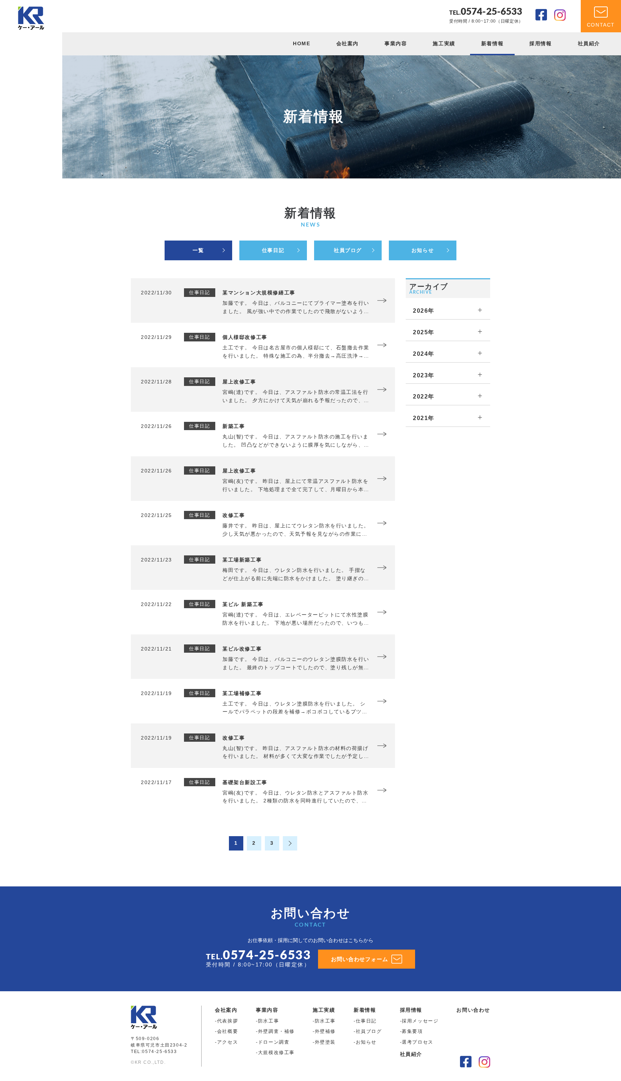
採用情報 (540, 43)
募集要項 (412, 1031)
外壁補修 (325, 1031)
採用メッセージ (420, 1021)
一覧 (198, 250)
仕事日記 (273, 250)
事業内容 (396, 43)
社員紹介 (589, 43)
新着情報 (492, 43)
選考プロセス (417, 1042)
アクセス (227, 1042)
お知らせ (422, 250)
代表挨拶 (227, 1021)
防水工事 (268, 1021)
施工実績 (444, 43)
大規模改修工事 (276, 1052)
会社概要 (227, 1031)
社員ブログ (348, 250)
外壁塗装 (325, 1042)
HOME (301, 43)
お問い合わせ (473, 1010)
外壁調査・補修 (276, 1031)
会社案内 (347, 43)
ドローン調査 (274, 1042)
